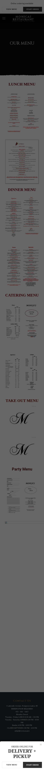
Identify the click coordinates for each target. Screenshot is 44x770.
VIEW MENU (11, 765)
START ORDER (32, 765)
